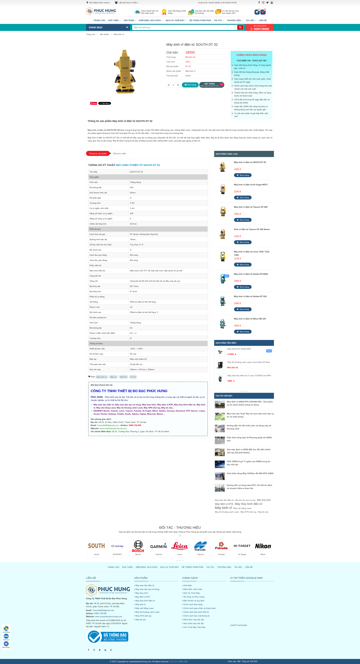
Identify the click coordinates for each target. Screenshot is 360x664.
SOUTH (123, 377)
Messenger (6, 647)
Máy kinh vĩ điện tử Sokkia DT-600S (251, 274)
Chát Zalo (6, 640)
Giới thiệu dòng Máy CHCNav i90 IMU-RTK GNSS (250, 473)
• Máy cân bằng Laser (144, 608)
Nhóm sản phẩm (173, 71)
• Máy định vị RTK (142, 597)
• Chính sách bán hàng (192, 604)
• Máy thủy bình (141, 593)
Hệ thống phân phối (200, 20)
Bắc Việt (183, 661)
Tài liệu (250, 20)
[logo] (101, 11)
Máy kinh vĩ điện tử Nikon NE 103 (250, 319)
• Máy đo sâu (140, 619)
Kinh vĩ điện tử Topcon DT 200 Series (252, 229)
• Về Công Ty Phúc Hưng (193, 597)
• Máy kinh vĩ (140, 604)
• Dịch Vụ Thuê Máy (191, 593)
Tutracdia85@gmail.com (108, 425)
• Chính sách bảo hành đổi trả (195, 612)
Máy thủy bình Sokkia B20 (239, 349)
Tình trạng (171, 57)
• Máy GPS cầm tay (142, 616)
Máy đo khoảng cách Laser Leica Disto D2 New (249, 362)
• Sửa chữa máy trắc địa (193, 623)
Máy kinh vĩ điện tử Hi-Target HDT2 (250, 184)
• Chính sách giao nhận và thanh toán (199, 608)
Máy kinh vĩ (119, 34)
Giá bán (172, 52)
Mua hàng (244, 175)
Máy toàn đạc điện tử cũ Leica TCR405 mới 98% (249, 375)
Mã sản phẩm (172, 66)
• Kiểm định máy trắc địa (193, 619)
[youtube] (105, 650)
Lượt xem (170, 62)
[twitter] (100, 650)
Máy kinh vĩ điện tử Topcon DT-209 (250, 207)
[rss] (111, 650)
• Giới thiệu (187, 585)
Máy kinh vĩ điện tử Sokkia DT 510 (250, 296)
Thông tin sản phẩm (98, 153)
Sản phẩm (129, 20)
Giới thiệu (113, 20)
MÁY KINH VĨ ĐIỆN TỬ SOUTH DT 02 (138, 165)
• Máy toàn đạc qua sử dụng (146, 589)
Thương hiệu (234, 20)
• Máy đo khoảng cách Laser (147, 612)
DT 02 (133, 377)
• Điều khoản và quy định (193, 600)
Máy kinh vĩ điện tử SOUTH (100, 130)
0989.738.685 (100, 613)
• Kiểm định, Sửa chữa (192, 589)
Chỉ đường (6, 632)
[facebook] (88, 650)
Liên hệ (263, 20)
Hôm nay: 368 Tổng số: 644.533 (242, 661)
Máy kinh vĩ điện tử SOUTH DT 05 (250, 162)
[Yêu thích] (222, 85)
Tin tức (218, 20)
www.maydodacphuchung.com (113, 428)
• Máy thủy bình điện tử (144, 600)
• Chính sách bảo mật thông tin (196, 616)
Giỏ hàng (191, 85)
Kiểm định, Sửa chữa (150, 20)
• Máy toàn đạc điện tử (144, 585)
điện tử (113, 377)
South (188, 76)
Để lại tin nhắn (119, 153)
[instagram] (94, 650)
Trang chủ (99, 20)
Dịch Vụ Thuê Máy (175, 20)
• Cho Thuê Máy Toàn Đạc (194, 627)
